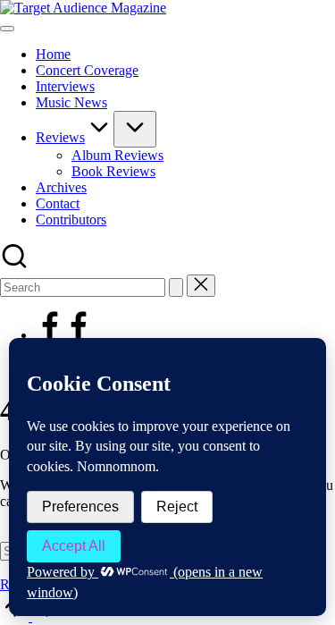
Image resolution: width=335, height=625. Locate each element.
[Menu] (7, 28)
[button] (176, 287)
